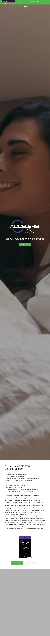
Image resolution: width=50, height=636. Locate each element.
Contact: (27, 1)
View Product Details (31, 563)
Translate (11, 3)
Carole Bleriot (32, 1)
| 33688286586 (28, 2)
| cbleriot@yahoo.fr (39, 1)
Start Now (25, 244)
